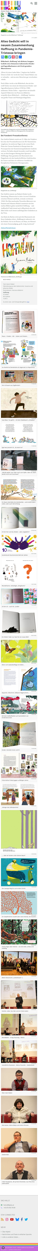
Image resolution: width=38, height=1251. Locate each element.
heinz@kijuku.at (9, 1205)
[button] (3, 1248)
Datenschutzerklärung (15, 1249)
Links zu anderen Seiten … (11, 1237)
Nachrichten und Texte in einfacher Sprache (17, 1234)
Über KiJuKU (6, 1232)
